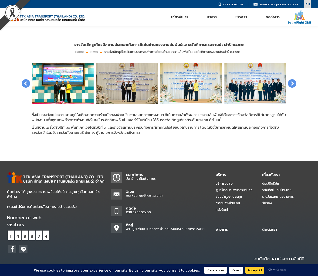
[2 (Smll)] (191, 83)
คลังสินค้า (222, 209)
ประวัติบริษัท (270, 183)
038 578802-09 (233, 4)
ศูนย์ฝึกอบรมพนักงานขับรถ (234, 190)
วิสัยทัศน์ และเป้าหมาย (276, 190)
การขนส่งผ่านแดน (228, 203)
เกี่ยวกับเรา (271, 174)
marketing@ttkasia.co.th (279, 4)
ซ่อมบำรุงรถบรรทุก (229, 196)
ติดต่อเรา (269, 229)
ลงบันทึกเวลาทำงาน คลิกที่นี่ (279, 258)
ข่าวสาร (222, 229)
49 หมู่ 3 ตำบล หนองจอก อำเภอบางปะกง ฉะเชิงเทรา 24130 (165, 229)
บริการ (221, 174)
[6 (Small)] (63, 83)
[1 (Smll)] (127, 83)
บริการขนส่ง (224, 183)
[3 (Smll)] (255, 83)
